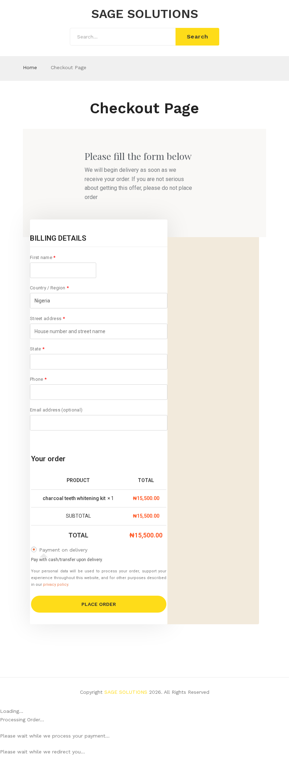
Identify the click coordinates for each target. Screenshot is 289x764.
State (37, 349)
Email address (56, 410)
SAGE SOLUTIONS (144, 14)
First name (43, 257)
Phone (38, 379)
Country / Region (49, 287)
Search (197, 36)
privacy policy (55, 584)
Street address (47, 318)
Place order (98, 604)
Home (30, 67)
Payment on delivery (63, 550)
